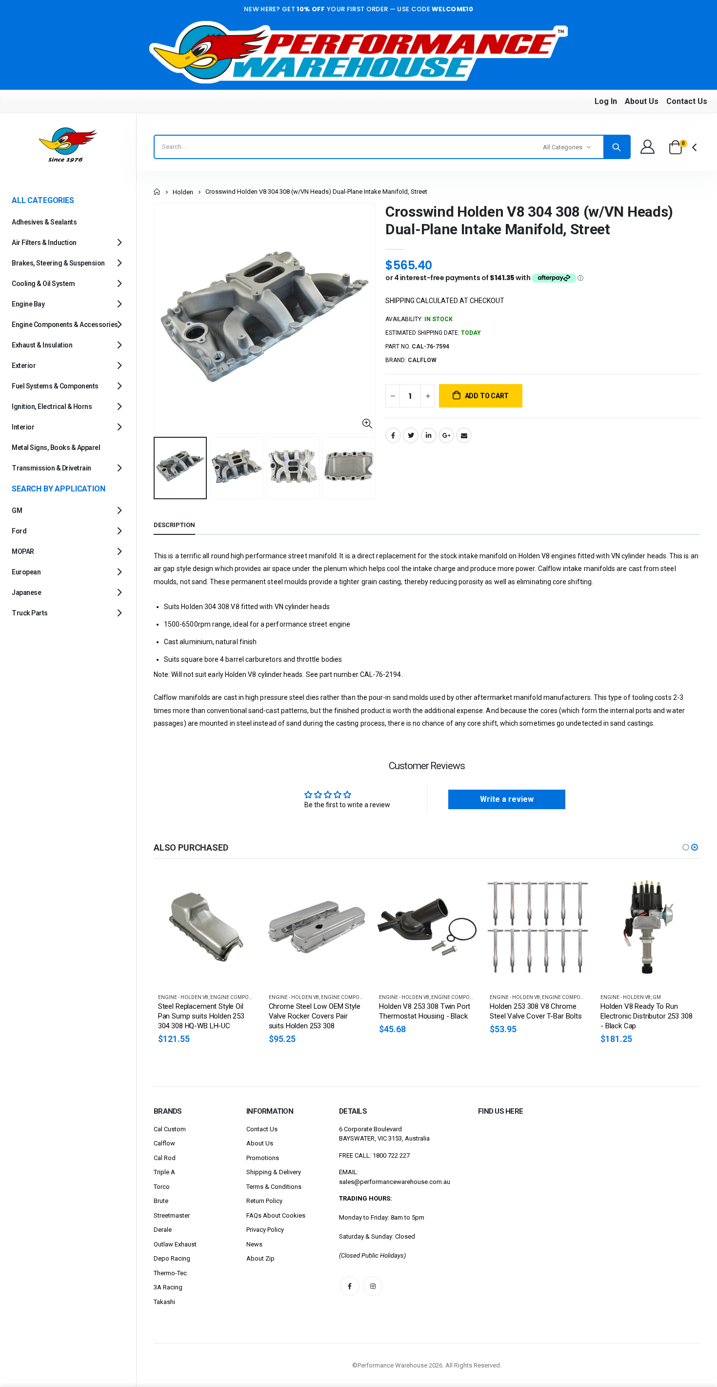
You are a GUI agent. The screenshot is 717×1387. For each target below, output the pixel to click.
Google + (446, 435)
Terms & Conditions (273, 1186)
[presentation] (164, 468)
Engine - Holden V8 (230, 997)
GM (593, 997)
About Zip (260, 1258)
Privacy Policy (265, 1229)
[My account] (647, 147)
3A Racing (168, 1287)
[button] (685, 847)
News (254, 1244)
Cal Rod (165, 1158)
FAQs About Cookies (275, 1215)
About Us (641, 101)
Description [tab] (174, 525)
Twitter (410, 435)
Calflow (164, 1143)
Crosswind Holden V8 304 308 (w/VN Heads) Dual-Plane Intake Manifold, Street (529, 220)
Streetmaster (172, 1215)
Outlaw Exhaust (175, 1244)
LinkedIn (429, 435)
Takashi (164, 1301)
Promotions (262, 1158)
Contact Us (686, 101)
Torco (162, 1186)
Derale (163, 1229)
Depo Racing (172, 1258)
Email (464, 435)
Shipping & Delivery (273, 1172)
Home (157, 191)
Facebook (393, 435)
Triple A (164, 1172)
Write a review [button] (507, 799)
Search (616, 147)
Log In (606, 101)
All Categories (562, 147)
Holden (183, 192)
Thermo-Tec (170, 1273)
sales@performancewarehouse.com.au (394, 1181)
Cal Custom (170, 1129)
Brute (161, 1200)
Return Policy (264, 1200)
